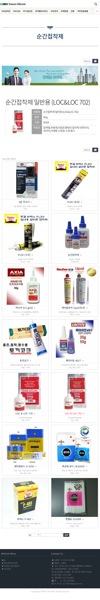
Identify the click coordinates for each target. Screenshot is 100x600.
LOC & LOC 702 (74, 413)
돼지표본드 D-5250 (24, 466)
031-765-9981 (68, 577)
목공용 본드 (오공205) (73, 466)
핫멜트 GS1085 (73, 519)
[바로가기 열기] (97, 11)
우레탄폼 (64, 11)
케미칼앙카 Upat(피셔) (74, 307)
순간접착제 (74, 255)
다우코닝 (16, 11)
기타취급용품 (82, 11)
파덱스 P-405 (24, 519)
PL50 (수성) (24, 255)
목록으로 (87, 61)
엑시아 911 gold (24, 307)
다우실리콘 (5, 11)
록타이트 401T (74, 360)
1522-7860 (67, 574)
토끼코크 (24, 360)
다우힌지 (54, 11)
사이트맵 (7, 569)
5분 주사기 (24, 202)
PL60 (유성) (73, 202)
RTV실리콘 (28, 11)
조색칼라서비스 (41, 11)
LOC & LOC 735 (24, 413)
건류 (72, 11)
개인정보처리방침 (11, 563)
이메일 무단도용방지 (12, 566)
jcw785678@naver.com (72, 583)
